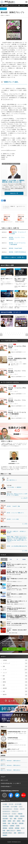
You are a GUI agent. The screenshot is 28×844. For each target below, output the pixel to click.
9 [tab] (18, 333)
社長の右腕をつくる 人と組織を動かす (7, 304)
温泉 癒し (14, 823)
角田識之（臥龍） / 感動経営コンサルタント (15, 604)
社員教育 (12, 825)
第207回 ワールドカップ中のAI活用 (17, 347)
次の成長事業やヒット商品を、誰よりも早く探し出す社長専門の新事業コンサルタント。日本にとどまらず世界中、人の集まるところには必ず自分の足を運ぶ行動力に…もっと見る (14, 468)
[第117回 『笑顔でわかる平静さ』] (7, 293)
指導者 (9, 821)
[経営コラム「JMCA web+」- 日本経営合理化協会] (9, 2)
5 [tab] (9, 333)
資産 (19, 5)
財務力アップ (21, 832)
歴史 (23, 821)
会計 (11, 818)
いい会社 (5, 804)
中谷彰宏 (11, 816)
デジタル (16, 809)
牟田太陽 (21, 823)
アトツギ (11, 804)
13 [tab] (27, 333)
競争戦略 (5, 828)
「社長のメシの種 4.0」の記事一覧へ (14, 257)
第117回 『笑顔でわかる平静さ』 (6, 301)
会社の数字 (5, 818)
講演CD (19, 830)
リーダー (23, 5)
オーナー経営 (6, 806)
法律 (9, 823)
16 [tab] (13, 334)
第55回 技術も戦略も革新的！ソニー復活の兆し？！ (21, 301)
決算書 (4, 823)
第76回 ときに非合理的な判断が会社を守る (17, 623)
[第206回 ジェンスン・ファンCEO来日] (3, 372)
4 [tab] (7, 333)
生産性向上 (5, 825)
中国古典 (20, 813)
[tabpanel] (7, 322)
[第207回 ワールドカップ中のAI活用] (3, 347)
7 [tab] (14, 333)
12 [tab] (24, 333)
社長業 (17, 825)
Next (27, 335)
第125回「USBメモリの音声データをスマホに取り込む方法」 (17, 565)
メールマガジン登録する (14, 649)
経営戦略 (17, 828)
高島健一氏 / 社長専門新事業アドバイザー (18, 376)
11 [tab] (22, 333)
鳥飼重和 (5, 835)
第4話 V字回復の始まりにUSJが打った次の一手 (17, 579)
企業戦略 (6, 5)
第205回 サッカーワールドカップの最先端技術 (17, 413)
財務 (15, 832)
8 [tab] (16, 333)
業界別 (15, 682)
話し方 (22, 828)
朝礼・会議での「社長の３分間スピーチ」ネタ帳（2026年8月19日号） (17, 602)
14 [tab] (8, 334)
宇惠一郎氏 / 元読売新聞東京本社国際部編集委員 (16, 611)
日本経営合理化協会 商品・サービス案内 (11, 783)
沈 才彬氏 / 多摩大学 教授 (12, 632)
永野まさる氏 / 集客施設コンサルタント (14, 581)
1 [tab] (1, 333)
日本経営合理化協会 (6, 786)
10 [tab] (20, 333)
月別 (11, 559)
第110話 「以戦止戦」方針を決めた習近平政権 (17, 630)
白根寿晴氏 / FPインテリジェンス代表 (14, 596)
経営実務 (11, 828)
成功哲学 (15, 688)
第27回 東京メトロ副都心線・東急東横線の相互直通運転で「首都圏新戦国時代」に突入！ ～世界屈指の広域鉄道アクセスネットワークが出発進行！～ (17, 616)
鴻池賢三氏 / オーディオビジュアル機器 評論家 (16, 567)
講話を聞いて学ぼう (7, 832)
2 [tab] (3, 333)
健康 (15, 818)
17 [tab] (15, 334)
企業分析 (22, 816)
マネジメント (15, 811)
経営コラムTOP (4, 780)
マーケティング (13, 5)
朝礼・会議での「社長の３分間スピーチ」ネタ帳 (21, 284)
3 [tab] (5, 333)
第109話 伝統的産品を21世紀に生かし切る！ (17, 359)
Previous (1, 335)
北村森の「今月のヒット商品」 (16, 362)
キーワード (3, 8)
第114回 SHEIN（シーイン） (6, 279)
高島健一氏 (13, 206)
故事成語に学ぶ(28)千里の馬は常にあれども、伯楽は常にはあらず (16, 609)
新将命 (18, 821)
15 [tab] (10, 334)
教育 (15, 685)
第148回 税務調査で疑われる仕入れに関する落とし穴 (17, 586)
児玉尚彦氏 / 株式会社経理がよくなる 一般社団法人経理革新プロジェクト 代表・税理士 (17, 589)
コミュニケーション (7, 809)
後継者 (4, 821)
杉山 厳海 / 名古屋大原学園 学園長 (14, 574)
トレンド (15, 672)
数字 (15, 675)
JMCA (13, 841)
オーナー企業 (18, 804)
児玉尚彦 (20, 818)
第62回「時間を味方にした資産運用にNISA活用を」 (16, 594)
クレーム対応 (14, 806)
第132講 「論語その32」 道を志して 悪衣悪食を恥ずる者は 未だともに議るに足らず (17, 572)
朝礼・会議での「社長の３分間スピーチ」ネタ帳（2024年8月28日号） (21, 280)
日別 (4, 559)
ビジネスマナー (6, 811)
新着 (2, 5)
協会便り (15, 694)
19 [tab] (19, 334)
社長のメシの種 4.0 (5, 15)
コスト (20, 806)
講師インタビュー (11, 830)
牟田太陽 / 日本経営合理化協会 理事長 (14, 625)
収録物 (23, 559)
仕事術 (16, 816)
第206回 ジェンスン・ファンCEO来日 (17, 371)
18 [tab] (17, 334)
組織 (15, 678)
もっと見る (24, 498)
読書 (4, 830)
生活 (15, 691)
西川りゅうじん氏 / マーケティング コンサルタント (17, 619)
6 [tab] (12, 333)
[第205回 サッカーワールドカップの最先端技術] (3, 413)
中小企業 (5, 816)
